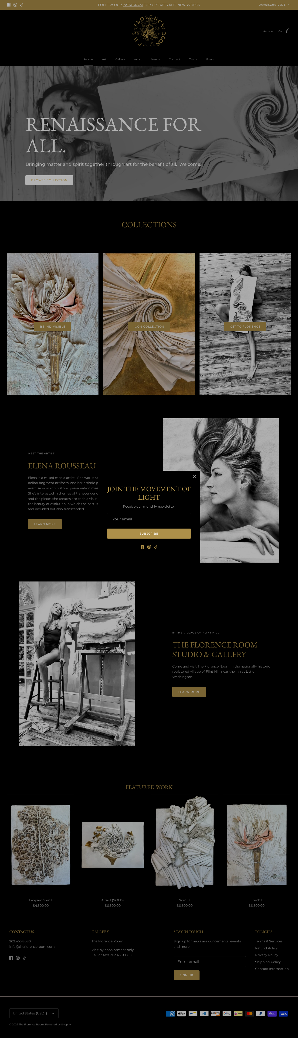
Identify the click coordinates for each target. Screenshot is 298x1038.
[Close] (194, 476)
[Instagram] (149, 547)
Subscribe (149, 533)
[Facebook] (142, 547)
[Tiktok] (156, 547)
